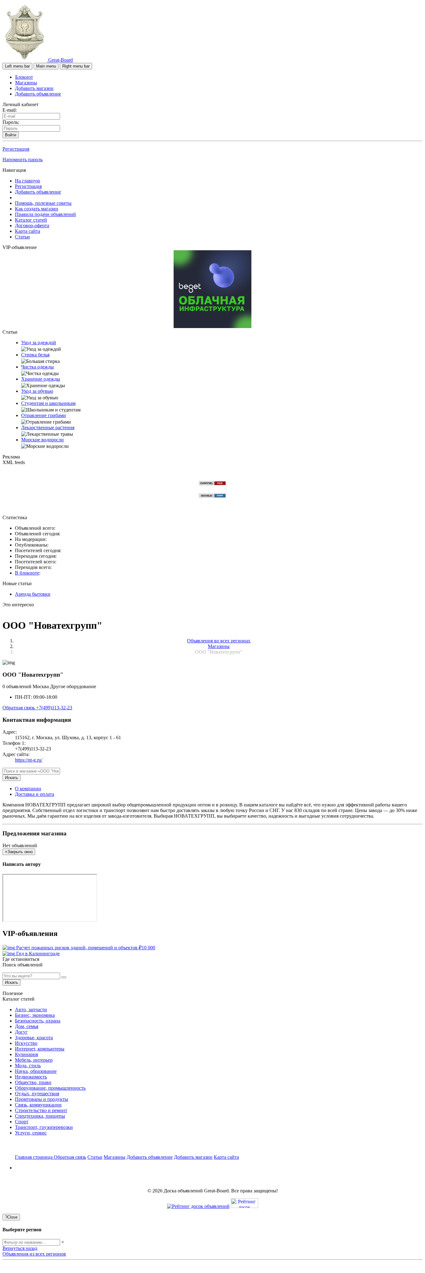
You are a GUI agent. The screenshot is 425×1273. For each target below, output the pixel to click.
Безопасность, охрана (37, 1020)
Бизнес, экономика (35, 1015)
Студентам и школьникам (48, 403)
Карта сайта (27, 231)
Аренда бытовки (32, 594)
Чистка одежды (37, 366)
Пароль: (10, 122)
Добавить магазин (34, 88)
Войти (10, 135)
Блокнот (24, 77)
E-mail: (9, 110)
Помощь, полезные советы (43, 203)
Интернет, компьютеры (39, 1048)
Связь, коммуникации (38, 1104)
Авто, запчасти (31, 1009)
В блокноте (27, 572)
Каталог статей (31, 220)
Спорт (21, 1121)
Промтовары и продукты (41, 1099)
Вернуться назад (19, 1248)
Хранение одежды (40, 379)
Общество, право (33, 1082)
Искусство (26, 1043)
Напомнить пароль (22, 159)
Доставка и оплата (34, 794)
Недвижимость (31, 1076)
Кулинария (26, 1054)
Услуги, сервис (31, 1132)
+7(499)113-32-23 (54, 707)
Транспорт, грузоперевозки (44, 1127)
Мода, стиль (28, 1065)
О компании (28, 788)
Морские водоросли (42, 439)
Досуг (21, 1032)
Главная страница (34, 1157)
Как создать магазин (36, 208)
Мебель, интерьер (34, 1060)
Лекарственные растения (47, 427)
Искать (11, 777)
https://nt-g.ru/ (28, 760)
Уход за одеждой (38, 342)
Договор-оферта (32, 225)
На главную (27, 180)
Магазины (26, 82)
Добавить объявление (38, 93)
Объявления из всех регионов (34, 1254)
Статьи (22, 236)
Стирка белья (35, 354)
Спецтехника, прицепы (40, 1116)
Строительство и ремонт (41, 1110)
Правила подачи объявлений (45, 214)
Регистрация (15, 149)
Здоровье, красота (34, 1037)
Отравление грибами (43, 415)
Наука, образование (36, 1071)
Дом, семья (26, 1026)
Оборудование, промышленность (50, 1088)
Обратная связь (19, 707)
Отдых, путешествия (37, 1093)
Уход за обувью (37, 391)
